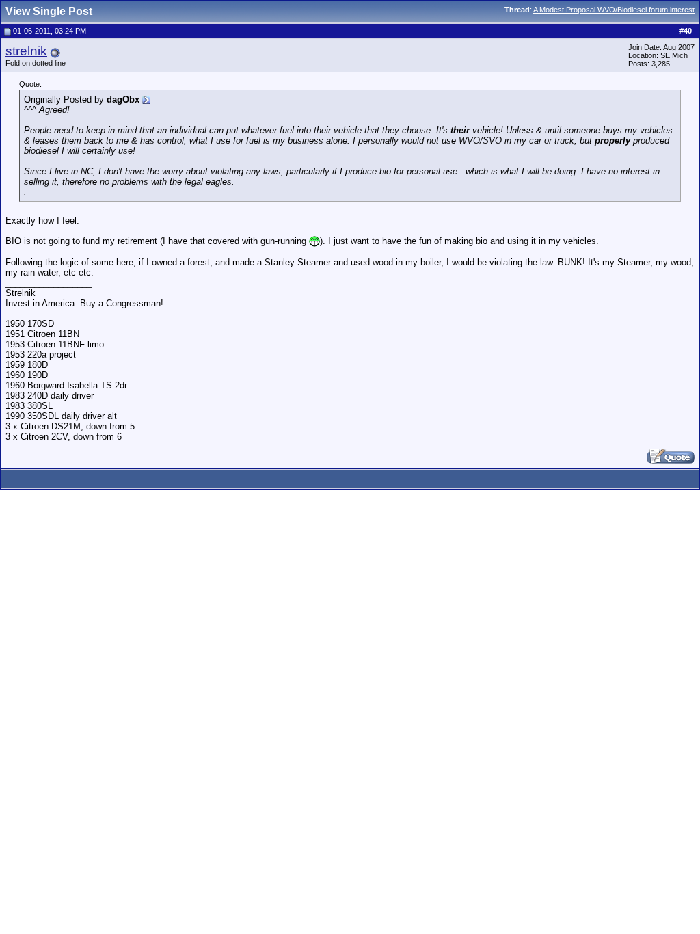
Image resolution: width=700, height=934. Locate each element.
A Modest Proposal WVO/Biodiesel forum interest (614, 9)
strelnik (26, 51)
